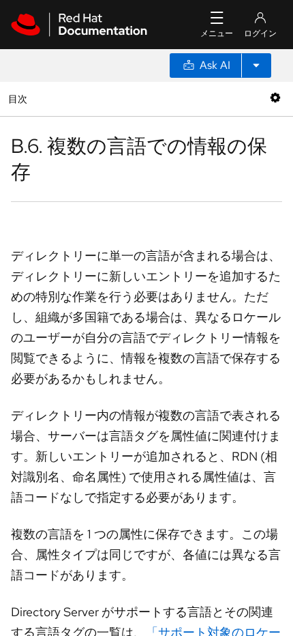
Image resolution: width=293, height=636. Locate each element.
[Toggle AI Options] (256, 65)
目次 (19, 98)
